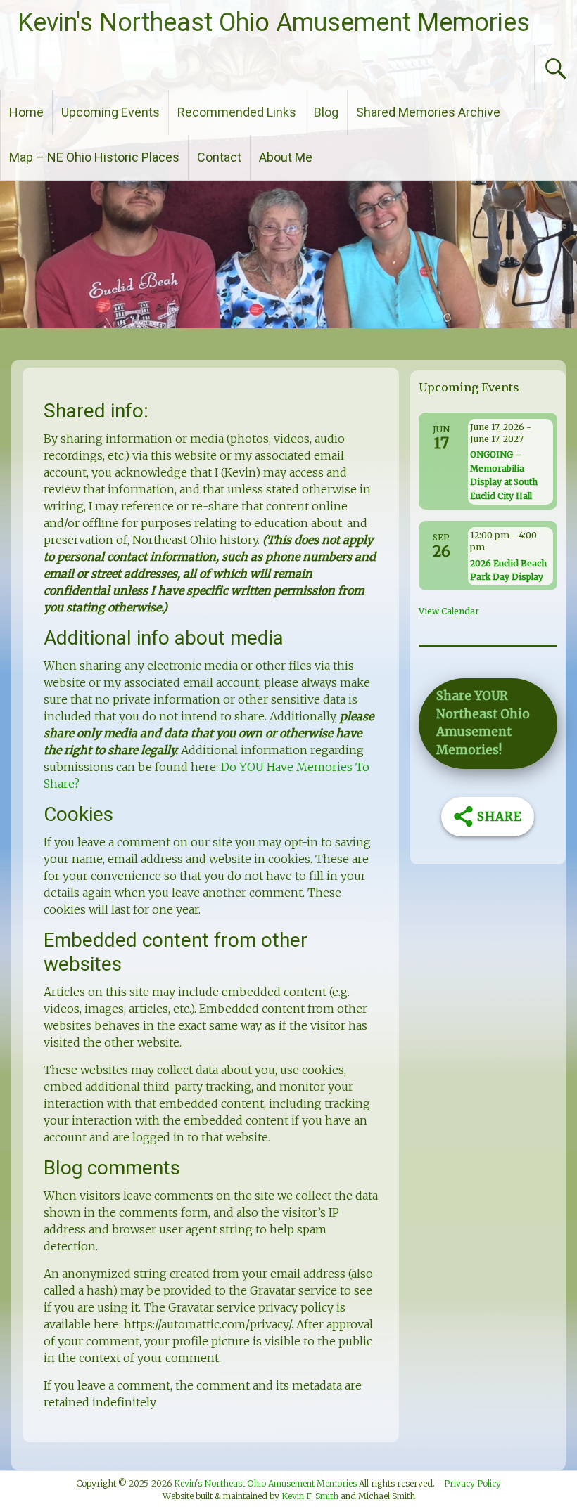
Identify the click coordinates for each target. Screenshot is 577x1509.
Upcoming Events (110, 112)
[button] (488, 723)
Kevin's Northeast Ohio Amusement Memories (274, 22)
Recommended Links (236, 112)
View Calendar (449, 611)
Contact (219, 157)
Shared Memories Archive (428, 112)
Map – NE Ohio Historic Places (94, 157)
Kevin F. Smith (309, 1496)
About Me (285, 157)
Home (26, 112)
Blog (326, 112)
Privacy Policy (472, 1483)
